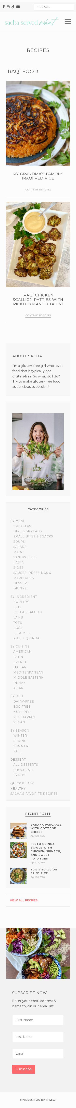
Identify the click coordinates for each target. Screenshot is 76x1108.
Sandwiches (25, 557)
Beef (17, 607)
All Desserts (25, 764)
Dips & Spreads (27, 531)
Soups (19, 542)
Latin (18, 657)
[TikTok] (13, 7)
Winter (20, 735)
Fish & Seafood (27, 612)
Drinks (20, 588)
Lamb (18, 617)
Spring (20, 741)
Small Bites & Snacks (33, 536)
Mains (19, 552)
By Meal (17, 521)
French (20, 662)
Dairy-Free (23, 701)
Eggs (17, 628)
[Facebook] (4, 7)
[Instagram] (8, 7)
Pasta (18, 562)
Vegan (19, 722)
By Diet (17, 696)
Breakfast (23, 526)
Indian (19, 683)
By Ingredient (23, 597)
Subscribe (24, 1069)
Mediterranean (28, 672)
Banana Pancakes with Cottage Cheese (46, 828)
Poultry (21, 602)
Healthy (18, 788)
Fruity (19, 775)
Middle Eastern (28, 677)
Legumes (21, 633)
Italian (20, 667)
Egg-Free (22, 706)
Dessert (21, 583)
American (22, 651)
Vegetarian (24, 717)
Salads (20, 547)
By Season (19, 730)
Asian (18, 688)
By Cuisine (20, 646)
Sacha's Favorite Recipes (34, 794)
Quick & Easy (22, 783)
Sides (18, 568)
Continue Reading (38, 189)
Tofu (17, 623)
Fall (17, 751)
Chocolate (23, 770)
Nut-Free (21, 712)
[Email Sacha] (18, 7)
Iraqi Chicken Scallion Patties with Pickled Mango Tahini (38, 299)
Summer (21, 746)
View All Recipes (23, 900)
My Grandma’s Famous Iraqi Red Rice (38, 176)
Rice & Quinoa (26, 638)
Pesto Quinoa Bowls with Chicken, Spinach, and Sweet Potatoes (46, 851)
